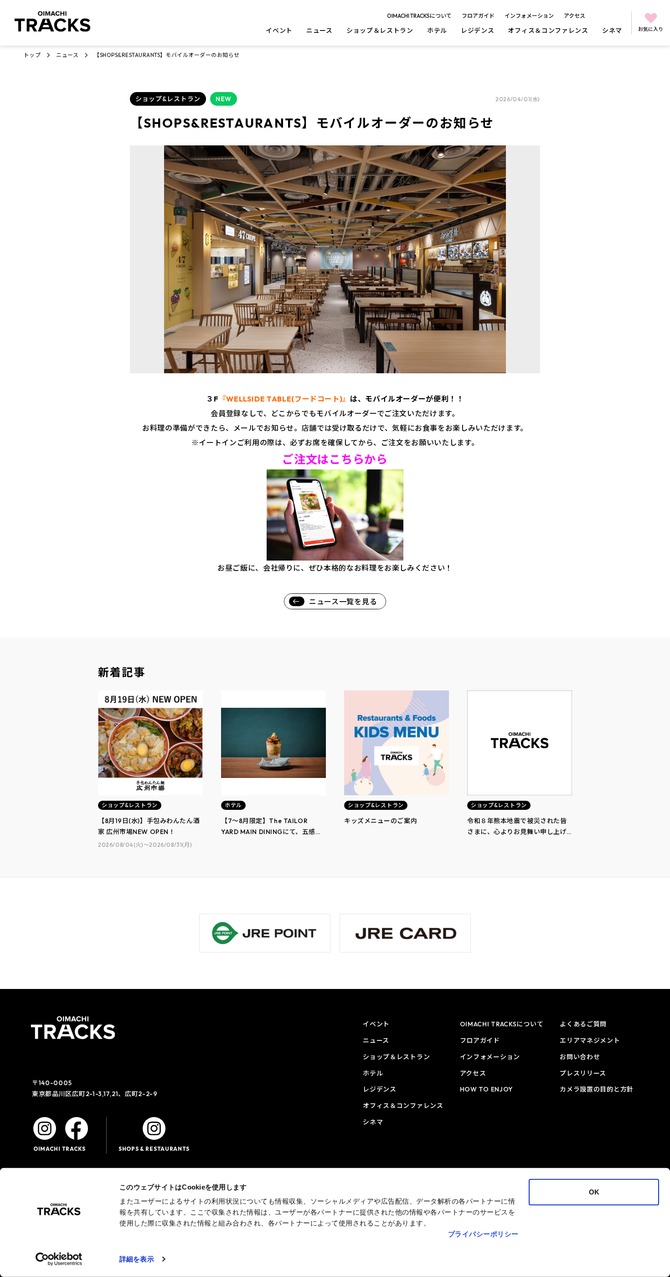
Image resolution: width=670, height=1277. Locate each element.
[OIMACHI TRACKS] (52, 21)
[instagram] (44, 1128)
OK (594, 1192)
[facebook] (76, 1128)
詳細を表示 (136, 1259)
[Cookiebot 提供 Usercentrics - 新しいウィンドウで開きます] (59, 1259)
